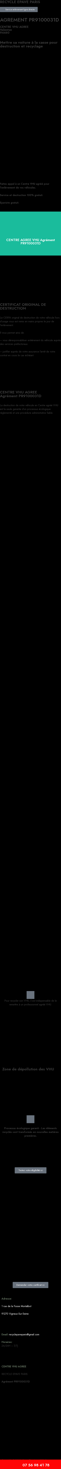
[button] (30, 14)
